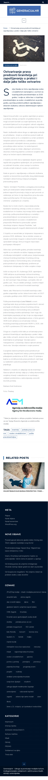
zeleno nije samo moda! (25, 697)
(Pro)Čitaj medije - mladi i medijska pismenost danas (26, 592)
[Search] (43, 2)
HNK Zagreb (11, 612)
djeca (26, 602)
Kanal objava (10, 518)
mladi (9, 652)
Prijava (7, 516)
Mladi (7, 738)
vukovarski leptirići (27, 692)
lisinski (20, 637)
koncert (22, 632)
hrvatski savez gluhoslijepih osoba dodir (22, 617)
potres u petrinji (13, 662)
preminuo (37, 662)
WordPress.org (10, 524)
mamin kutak (11, 642)
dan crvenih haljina (13, 602)
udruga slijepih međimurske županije (20, 687)
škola (9, 702)
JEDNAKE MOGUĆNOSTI (14, 730)
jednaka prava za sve (23, 622)
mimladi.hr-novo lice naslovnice (18, 647)
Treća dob (9, 754)
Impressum (9, 722)
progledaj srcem (29, 667)
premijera (26, 662)
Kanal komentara (11, 521)
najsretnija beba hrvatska (24, 652)
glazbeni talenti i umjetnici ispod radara (21, 607)
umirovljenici (11, 692)
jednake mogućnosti (14, 627)
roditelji (19, 672)
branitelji (15, 430)
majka (29, 637)
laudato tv (11, 637)
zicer (39, 697)
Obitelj (7, 742)
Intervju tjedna (10, 726)
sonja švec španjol (13, 682)
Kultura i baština (11, 734)
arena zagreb (26, 597)
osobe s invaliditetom (17, 433)
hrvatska (23, 612)
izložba (9, 622)
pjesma (30, 657)
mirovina (37, 647)
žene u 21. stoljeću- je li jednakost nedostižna (24, 707)
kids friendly (11, 632)
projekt (9, 672)
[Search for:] (10, 2)
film (33, 602)
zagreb (9, 697)
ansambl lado (12, 597)
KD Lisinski (30, 627)
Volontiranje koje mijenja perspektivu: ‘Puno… (23, 491)
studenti (27, 682)
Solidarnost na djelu (11, 65)
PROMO (8, 746)
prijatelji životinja (13, 667)
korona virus (33, 632)
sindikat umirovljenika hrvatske (18, 677)
